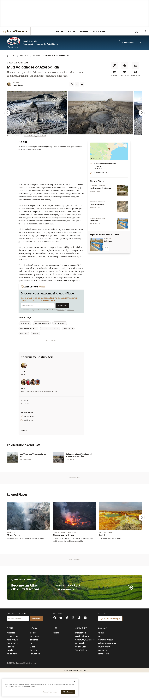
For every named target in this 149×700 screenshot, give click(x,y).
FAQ (100, 636)
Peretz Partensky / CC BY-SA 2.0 (35, 136)
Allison (23, 391)
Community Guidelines (84, 640)
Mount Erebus (13, 535)
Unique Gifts (80, 647)
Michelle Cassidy (42, 391)
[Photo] (122, 190)
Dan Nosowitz (26, 459)
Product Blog (80, 643)
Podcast (33, 650)
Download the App (112, 619)
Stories (33, 633)
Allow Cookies (68, 692)
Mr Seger (53, 391)
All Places (11, 633)
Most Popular (12, 640)
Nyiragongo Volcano (63, 535)
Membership (80, 633)
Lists (31, 643)
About (101, 633)
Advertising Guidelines (107, 643)
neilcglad (30, 391)
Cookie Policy (104, 650)
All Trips (56, 633)
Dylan (23, 374)
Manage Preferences (50, 692)
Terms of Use (70, 310)
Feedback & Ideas (83, 636)
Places (10, 628)
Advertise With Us (105, 640)
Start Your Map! (128, 43)
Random (10, 647)
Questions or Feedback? (74, 670)
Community (81, 628)
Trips (55, 628)
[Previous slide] (7, 113)
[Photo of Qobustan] (96, 244)
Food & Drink (35, 636)
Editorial (34, 628)
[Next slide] (142, 113)
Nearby (10, 650)
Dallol (102, 535)
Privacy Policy (61, 310)
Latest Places (12, 636)
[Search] (145, 31)
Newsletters (35, 654)
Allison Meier (72, 459)
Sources (24, 430)
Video (32, 647)
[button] (114, 65)
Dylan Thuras (18, 85)
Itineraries (34, 640)
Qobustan (108, 241)
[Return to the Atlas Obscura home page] (15, 31)
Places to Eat (12, 643)
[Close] (74, 681)
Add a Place (12, 654)
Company (102, 628)
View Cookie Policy (28, 686)
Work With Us (81, 650)
